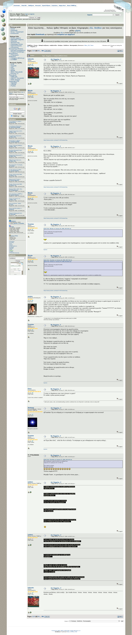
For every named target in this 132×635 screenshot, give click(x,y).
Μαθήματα (31, 5)
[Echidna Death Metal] (30, 84)
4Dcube (30, 90)
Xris (11, 243)
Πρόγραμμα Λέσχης (17, 44)
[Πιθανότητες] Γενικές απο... (15, 160)
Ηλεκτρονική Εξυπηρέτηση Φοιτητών (16, 48)
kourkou (12, 166)
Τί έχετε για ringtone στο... (15, 198)
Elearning (14, 41)
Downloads (17, 5)
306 (42, 51)
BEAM (13, 70)
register (32, 14)
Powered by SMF (56, 630)
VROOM (13, 84)
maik (11, 249)
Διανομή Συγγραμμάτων (18, 50)
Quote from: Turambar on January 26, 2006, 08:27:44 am (58, 260)
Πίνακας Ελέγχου (14, 90)
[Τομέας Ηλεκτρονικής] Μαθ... (16, 174)
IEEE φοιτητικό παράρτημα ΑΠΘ (14, 80)
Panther (13, 86)
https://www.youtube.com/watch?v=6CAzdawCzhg (55, 140)
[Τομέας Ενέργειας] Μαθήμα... (16, 145)
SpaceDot (14, 83)
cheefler (12, 242)
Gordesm (12, 241)
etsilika (11, 251)
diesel (11, 244)
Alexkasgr (31, 407)
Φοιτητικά (38, 5)
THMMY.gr (30, 45)
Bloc (68, 631)
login (26, 14)
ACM (12, 64)
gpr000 (11, 248)
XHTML (72, 631)
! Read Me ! (24, 5)
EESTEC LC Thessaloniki (14, 74)
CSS (76, 631)
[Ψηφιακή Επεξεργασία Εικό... (16, 213)
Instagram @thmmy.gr (17, 58)
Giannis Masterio (14, 180)
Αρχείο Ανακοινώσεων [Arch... (16, 131)
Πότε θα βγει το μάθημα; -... (15, 140)
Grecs (29, 388)
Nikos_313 (13, 132)
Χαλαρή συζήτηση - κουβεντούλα (48, 45)
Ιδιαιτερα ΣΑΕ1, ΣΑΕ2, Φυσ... (16, 189)
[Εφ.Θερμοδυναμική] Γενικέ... (15, 150)
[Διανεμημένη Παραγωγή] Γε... (16, 155)
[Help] (3, 20)
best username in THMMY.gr (15, 193)
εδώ (91, 28)
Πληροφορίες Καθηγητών (14, 55)
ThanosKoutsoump (14, 252)
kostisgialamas (14, 190)
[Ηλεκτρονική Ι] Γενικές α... (15, 179)
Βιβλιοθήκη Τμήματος (17, 39)
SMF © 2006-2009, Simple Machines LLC (70, 630)
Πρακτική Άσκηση (16, 45)
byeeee (45, 249)
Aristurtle (13, 66)
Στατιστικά (12, 218)
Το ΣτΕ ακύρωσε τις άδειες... (15, 169)
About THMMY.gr (71, 5)
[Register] (4, 38)
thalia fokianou (13, 246)
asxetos (30, 296)
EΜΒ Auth (14, 76)
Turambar (31, 224)
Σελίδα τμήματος (16, 38)
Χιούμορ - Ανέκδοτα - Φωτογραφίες (67, 45)
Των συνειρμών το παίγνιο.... (15, 121)
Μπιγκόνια (13, 122)
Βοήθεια (98, 28)
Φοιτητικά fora (15, 42)
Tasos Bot (12, 214)
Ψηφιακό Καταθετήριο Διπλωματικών (16, 52)
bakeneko (31, 59)
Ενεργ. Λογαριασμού (17, 32)
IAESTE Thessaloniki (17, 78)
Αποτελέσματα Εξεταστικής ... (16, 126)
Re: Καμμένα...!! (56, 91)
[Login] (3, 34)
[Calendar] (2, 29)
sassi (11, 204)
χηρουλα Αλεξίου (14, 170)
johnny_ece (13, 175)
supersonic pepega (15, 127)
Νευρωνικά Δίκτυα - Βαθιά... (15, 203)
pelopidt (12, 247)
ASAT (13, 69)
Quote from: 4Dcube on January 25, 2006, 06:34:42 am (57, 228)
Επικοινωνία (15, 33)
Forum (13, 29)
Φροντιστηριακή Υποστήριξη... (16, 164)
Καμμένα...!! (33, 46)
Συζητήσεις (55, 5)
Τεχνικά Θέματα (46, 5)
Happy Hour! (62, 5)
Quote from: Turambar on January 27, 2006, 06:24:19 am (58, 459)
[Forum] (2, 15)
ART (12, 67)
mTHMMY (14, 59)
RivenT (12, 209)
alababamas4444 (14, 141)
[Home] (4, 11)
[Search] (4, 25)
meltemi (30, 482)
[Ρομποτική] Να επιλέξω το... (15, 208)
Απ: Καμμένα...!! (56, 59)
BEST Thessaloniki (17, 72)
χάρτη (77, 30)
